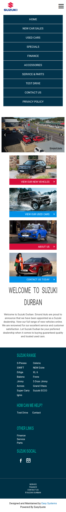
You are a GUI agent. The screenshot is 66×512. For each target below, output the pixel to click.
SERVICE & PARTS (33, 74)
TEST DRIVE (33, 83)
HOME (33, 19)
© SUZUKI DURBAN (33, 492)
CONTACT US (33, 93)
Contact (36, 413)
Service (21, 439)
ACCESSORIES (33, 65)
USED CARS (33, 38)
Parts (20, 443)
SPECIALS (33, 47)
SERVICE (33, 484)
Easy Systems (49, 503)
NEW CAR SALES (33, 29)
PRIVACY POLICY (33, 102)
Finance (21, 435)
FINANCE (33, 56)
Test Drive (22, 413)
